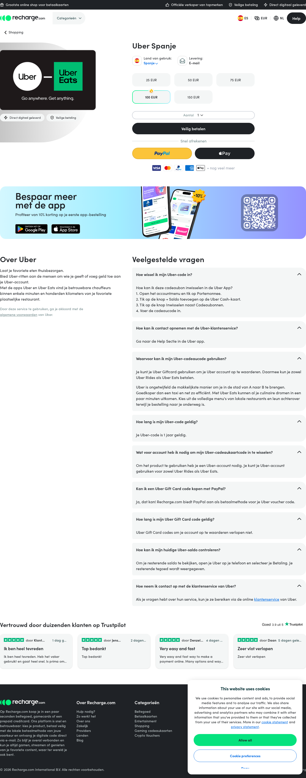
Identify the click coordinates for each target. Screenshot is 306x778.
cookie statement (275, 722)
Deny (245, 768)
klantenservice (266, 599)
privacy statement (245, 726)
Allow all (245, 740)
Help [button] (296, 18)
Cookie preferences (245, 755)
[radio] (151, 79)
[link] (31, 229)
